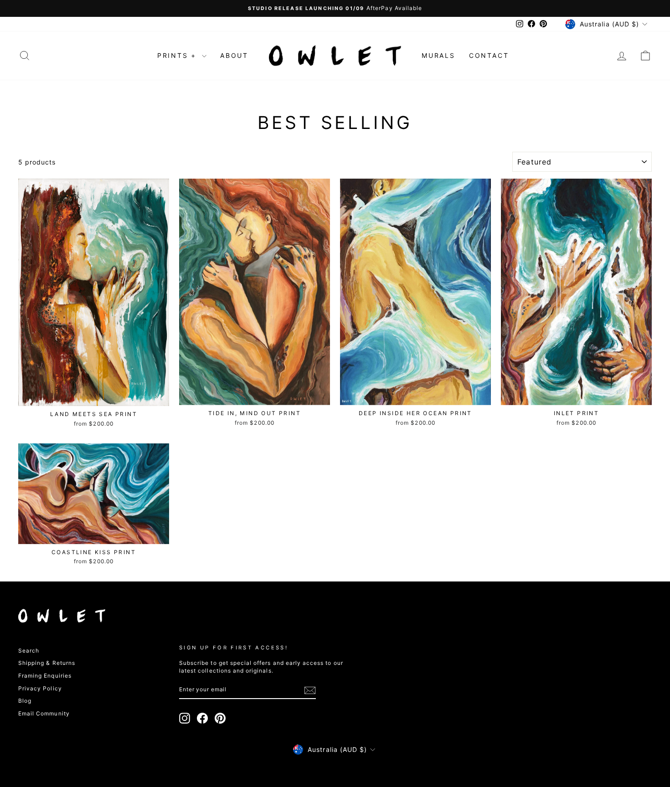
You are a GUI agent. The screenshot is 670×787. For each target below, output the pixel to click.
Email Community (44, 713)
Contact (489, 55)
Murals (438, 55)
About (234, 55)
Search (28, 650)
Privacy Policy (40, 688)
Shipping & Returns (46, 662)
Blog (24, 700)
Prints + (178, 55)
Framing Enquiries (45, 675)
